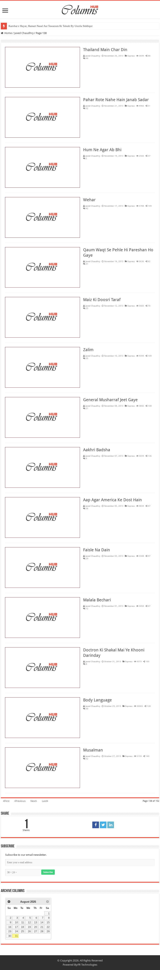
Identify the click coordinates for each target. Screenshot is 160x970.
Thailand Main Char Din (105, 49)
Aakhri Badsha (96, 449)
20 (35, 927)
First (6, 801)
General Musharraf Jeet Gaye (110, 399)
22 (48, 927)
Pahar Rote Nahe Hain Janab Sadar (116, 99)
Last (44, 801)
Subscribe (48, 872)
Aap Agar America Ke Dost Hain (112, 499)
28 (41, 931)
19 (29, 927)
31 (16, 936)
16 (9, 927)
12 (29, 922)
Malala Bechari (97, 599)
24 (16, 931)
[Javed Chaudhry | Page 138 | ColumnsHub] (95, 825)
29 (48, 931)
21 (41, 927)
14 (41, 922)
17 (16, 927)
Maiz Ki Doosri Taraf (102, 299)
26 (29, 931)
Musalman (93, 750)
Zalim (88, 349)
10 (16, 922)
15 (48, 922)
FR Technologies (87, 964)
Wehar (89, 199)
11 (22, 922)
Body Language (97, 699)
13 (35, 922)
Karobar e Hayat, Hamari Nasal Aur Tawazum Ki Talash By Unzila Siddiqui (50, 26)
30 (9, 936)
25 (22, 931)
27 (35, 931)
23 (9, 931)
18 (22, 927)
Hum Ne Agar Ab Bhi (102, 149)
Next (33, 801)
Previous (20, 801)
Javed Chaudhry (92, 55)
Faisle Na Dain (96, 549)
